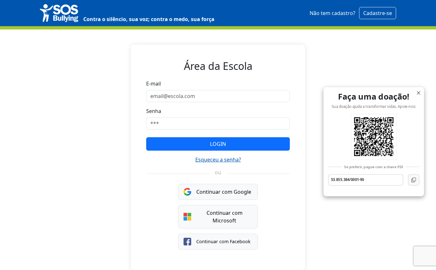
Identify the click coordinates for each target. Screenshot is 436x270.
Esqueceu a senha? (218, 159)
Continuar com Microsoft (225, 216)
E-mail (153, 83)
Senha (153, 111)
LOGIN (218, 143)
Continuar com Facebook (223, 241)
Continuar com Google (223, 191)
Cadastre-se (377, 13)
